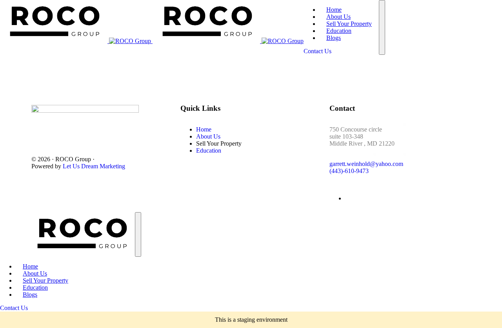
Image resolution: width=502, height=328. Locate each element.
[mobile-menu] (382, 27)
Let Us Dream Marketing (94, 166)
